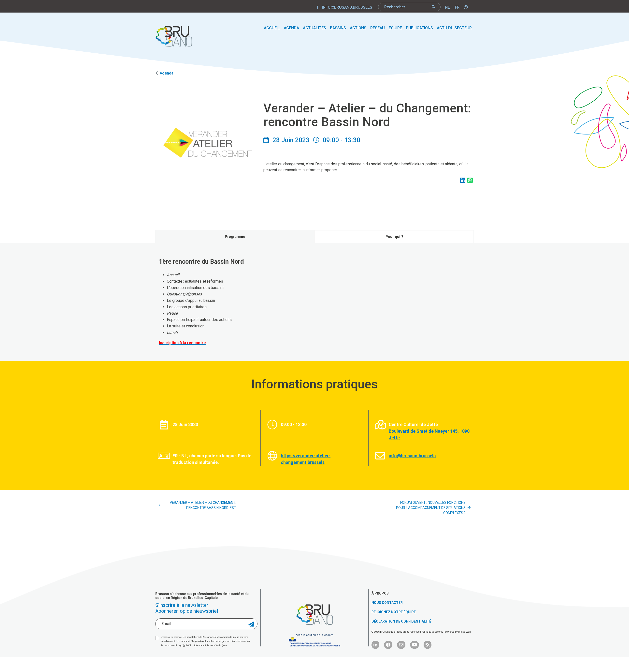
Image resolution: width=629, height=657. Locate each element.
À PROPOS (380, 593)
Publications (419, 28)
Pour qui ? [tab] (394, 236)
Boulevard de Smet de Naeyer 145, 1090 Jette (429, 434)
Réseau (377, 28)
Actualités (314, 28)
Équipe (395, 28)
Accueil (272, 28)
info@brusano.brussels (347, 7)
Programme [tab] (235, 236)
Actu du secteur (454, 28)
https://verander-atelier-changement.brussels (305, 459)
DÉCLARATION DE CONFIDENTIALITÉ (401, 621)
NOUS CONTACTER (387, 603)
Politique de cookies (432, 631)
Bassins (338, 28)
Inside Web (464, 631)
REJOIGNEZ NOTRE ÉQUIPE (394, 612)
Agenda (291, 28)
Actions (358, 28)
